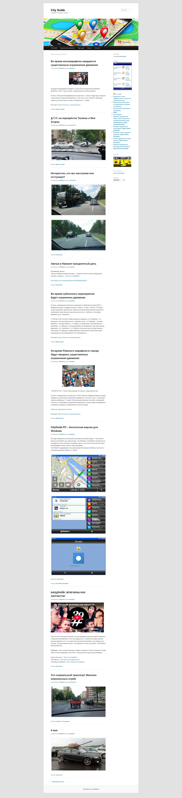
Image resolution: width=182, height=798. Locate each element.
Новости (89, 48)
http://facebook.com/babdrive (76, 662)
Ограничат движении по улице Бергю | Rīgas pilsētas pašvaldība (122, 128)
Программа (65, 583)
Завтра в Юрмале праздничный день (73, 263)
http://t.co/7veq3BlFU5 (72, 276)
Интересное (59, 255)
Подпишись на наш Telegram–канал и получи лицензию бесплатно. (122, 98)
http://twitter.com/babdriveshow (70, 660)
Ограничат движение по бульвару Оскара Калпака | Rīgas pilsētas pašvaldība (121, 146)
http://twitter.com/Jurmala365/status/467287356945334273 (69, 281)
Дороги (58, 109)
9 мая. (54, 730)
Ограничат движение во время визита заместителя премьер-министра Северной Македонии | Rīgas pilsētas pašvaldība (121, 120)
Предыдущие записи (57, 781)
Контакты (97, 48)
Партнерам (81, 48)
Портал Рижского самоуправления (69, 105)
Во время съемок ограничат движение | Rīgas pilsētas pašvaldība (122, 134)
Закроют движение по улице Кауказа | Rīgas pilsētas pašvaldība (122, 140)
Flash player (123, 56)
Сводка (62, 109)
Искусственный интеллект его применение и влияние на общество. (121, 104)
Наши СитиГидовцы (119, 173)
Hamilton (72, 68)
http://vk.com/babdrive (70, 657)
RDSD (57, 342)
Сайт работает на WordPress (91, 789)
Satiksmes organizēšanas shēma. (61, 409)
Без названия (117, 114)
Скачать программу (57, 579)
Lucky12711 (73, 125)
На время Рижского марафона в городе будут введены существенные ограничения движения (75, 354)
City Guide (58, 10)
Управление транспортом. (67, 48)
